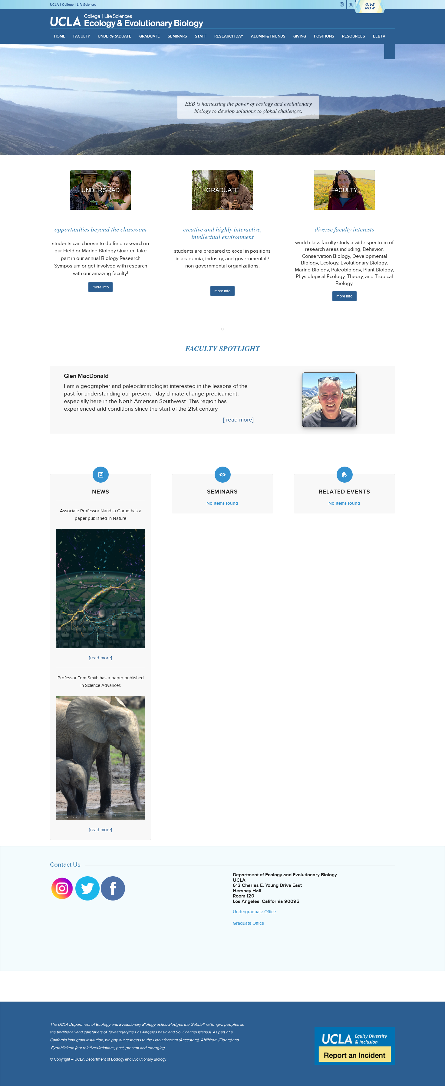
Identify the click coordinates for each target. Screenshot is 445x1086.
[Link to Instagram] (342, 4)
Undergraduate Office (254, 911)
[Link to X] (351, 4)
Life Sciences (86, 4)
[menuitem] (59, 36)
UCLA (54, 4)
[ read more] (238, 419)
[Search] (389, 51)
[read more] (100, 657)
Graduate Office (248, 923)
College (68, 4)
